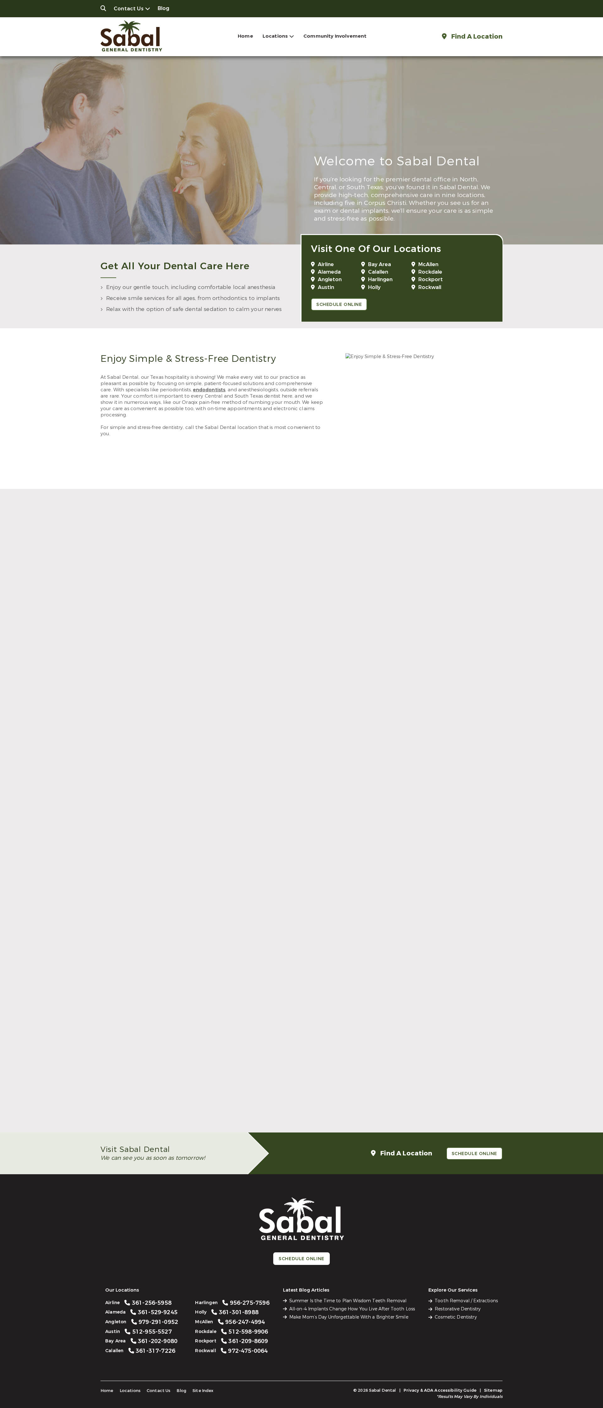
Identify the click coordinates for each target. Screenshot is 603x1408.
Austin (326, 287)
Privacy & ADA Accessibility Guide (440, 1390)
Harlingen (380, 279)
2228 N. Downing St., (425, 688)
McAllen (428, 264)
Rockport (430, 279)
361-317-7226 (429, 815)
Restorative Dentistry (458, 1309)
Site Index (203, 1390)
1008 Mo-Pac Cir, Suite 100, (178, 829)
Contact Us (129, 8)
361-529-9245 (305, 673)
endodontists (209, 390)
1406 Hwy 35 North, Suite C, (301, 1112)
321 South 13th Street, (178, 971)
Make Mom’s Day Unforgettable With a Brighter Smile (348, 1317)
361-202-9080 (305, 815)
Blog (164, 8)
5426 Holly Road (301, 971)
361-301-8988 (305, 956)
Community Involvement (335, 36)
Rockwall (429, 287)
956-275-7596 (182, 956)
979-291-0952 (429, 673)
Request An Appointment (299, 705)
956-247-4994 (429, 956)
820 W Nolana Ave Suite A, (424, 971)
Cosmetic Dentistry (456, 1317)
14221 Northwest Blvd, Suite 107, (425, 829)
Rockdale (430, 272)
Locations (275, 36)
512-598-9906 (182, 1098)
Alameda (329, 272)
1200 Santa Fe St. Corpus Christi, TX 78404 (301, 829)
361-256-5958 (182, 673)
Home (245, 36)
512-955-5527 (182, 815)
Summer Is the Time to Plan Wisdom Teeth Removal (348, 1301)
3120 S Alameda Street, (301, 688)
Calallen (378, 272)
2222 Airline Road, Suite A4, (178, 688)
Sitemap (493, 1390)
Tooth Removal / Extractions (466, 1301)
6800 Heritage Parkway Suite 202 (425, 1112)
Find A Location (476, 36)
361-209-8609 (305, 1098)
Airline (326, 264)
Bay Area (379, 264)
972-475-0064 (429, 1098)
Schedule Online (339, 305)
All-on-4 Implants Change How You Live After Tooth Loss (352, 1309)
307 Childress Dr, (178, 1112)
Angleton (330, 279)
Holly (374, 287)
